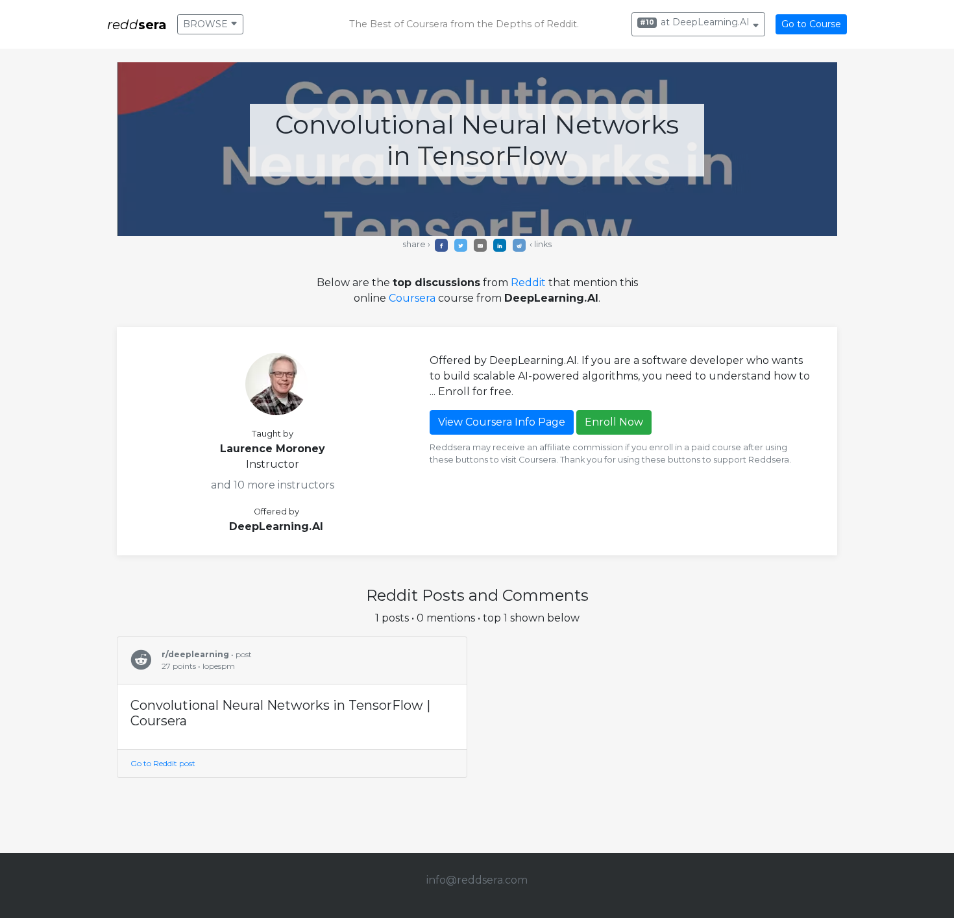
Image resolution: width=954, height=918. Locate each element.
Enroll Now (614, 422)
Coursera (412, 298)
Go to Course (811, 24)
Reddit (528, 282)
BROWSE (206, 24)
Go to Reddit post (162, 763)
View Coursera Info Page (501, 422)
